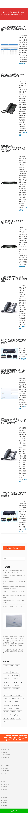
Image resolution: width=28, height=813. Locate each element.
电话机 (12, 718)
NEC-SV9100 (7, 692)
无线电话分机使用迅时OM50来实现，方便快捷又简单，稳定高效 (14, 494)
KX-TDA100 (6, 675)
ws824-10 (18, 695)
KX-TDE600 (6, 682)
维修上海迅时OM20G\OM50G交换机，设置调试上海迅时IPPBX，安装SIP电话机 (14, 148)
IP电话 (17, 665)
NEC (21, 682)
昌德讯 (19, 711)
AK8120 (6, 665)
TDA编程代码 (6, 771)
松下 (5, 715)
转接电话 (5, 803)
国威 (5, 708)
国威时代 (11, 708)
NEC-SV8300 (16, 688)
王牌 (10, 715)
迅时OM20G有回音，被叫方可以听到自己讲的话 (13, 75)
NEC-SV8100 (7, 688)
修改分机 (5, 797)
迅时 (5, 721)
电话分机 (6, 718)
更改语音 (5, 800)
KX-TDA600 (15, 679)
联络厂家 (5, 787)
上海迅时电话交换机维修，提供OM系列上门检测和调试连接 (14, 279)
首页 (2, 15)
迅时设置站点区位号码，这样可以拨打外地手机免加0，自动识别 (13, 371)
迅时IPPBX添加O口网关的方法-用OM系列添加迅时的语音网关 (13, 341)
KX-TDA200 (6, 679)
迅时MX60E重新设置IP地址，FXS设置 (12, 221)
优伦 (10, 702)
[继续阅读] (22, 63)
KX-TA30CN (6, 672)
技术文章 (13, 711)
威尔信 (17, 708)
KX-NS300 (14, 669)
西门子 (18, 718)
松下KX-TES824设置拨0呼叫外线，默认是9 (14, 592)
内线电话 (16, 702)
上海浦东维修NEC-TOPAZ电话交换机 (13, 606)
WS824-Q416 (15, 698)
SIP (22, 692)
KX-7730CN (6, 669)
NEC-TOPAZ (16, 692)
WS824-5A (11, 695)
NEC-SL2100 (16, 685)
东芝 (23, 698)
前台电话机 (6, 705)
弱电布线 (6, 711)
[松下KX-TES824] (14, 621)
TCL (5, 695)
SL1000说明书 (6, 755)
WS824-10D (6, 698)
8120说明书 (6, 784)
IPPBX (11, 665)
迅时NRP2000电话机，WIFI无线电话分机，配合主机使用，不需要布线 (13, 421)
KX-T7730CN (6, 773)
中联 (5, 702)
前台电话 (5, 789)
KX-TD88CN (15, 672)
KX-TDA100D (15, 675)
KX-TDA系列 (6, 765)
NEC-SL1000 (7, 685)
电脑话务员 (16, 715)
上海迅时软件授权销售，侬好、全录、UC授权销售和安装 (13, 29)
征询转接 (5, 805)
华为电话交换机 (15, 705)
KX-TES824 (14, 682)
